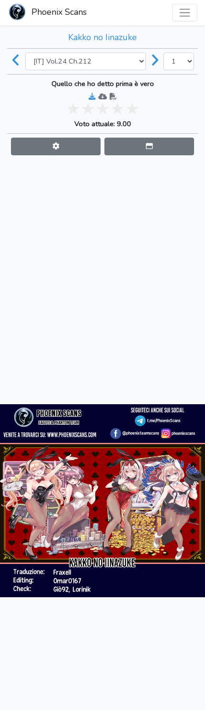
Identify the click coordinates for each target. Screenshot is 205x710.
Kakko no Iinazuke (102, 37)
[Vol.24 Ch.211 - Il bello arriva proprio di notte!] (16, 61)
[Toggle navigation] (184, 13)
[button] (56, 146)
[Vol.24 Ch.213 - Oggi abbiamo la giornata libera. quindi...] (155, 61)
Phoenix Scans (58, 12)
